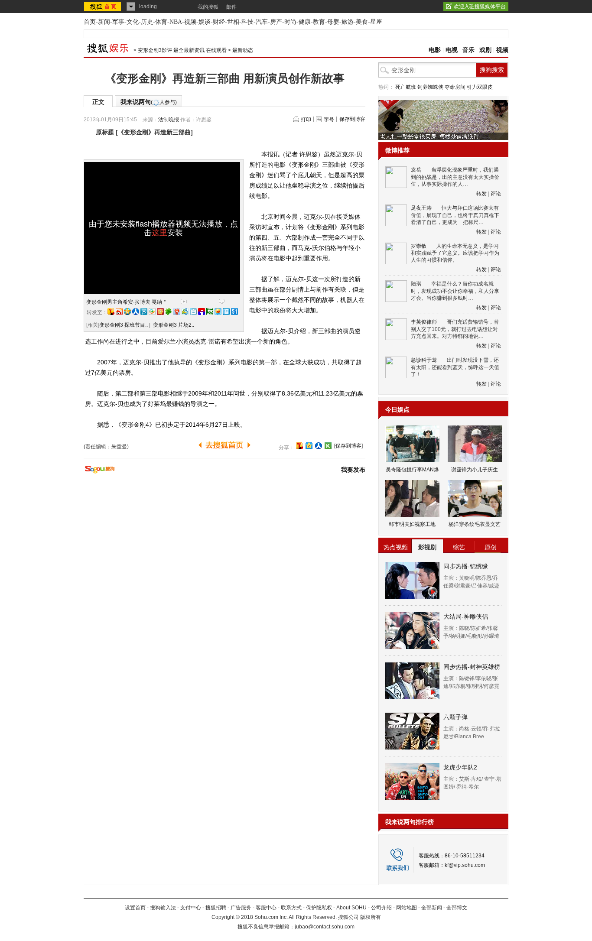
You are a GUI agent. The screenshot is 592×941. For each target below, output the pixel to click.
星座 (376, 22)
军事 (118, 22)
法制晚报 (168, 120)
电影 (435, 50)
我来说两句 (148, 101)
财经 (219, 22)
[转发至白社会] (193, 311)
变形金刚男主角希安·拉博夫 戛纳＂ (126, 302)
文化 (133, 22)
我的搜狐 (208, 7)
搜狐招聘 (215, 908)
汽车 (262, 22)
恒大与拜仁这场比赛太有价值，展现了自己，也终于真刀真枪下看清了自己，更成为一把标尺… (455, 215)
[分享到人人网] (318, 445)
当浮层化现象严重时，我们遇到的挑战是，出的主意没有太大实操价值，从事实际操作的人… (455, 177)
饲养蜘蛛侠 (430, 87)
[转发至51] (234, 311)
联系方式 (291, 908)
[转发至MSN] (185, 311)
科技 (247, 22)
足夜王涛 (421, 208)
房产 (276, 22)
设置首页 (135, 908)
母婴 (333, 22)
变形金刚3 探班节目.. (123, 325)
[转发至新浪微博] (119, 311)
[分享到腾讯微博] (143, 311)
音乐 (468, 50)
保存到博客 (352, 119)
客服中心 (266, 908)
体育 (161, 22)
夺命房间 (455, 87)
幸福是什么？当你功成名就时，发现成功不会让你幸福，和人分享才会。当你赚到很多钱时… (455, 291)
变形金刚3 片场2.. (173, 325)
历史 (147, 22)
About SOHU (351, 908)
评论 (496, 194)
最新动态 (242, 50)
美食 (362, 22)
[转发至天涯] (226, 311)
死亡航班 (405, 87)
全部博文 (456, 908)
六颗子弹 (455, 717)
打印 (306, 120)
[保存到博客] (348, 446)
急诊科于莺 (424, 360)
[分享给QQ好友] (309, 445)
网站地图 (406, 908)
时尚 (290, 22)
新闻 (104, 22)
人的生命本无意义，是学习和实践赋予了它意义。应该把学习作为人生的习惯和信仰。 (455, 253)
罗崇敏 (418, 246)
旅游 (348, 22)
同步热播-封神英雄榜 (471, 666)
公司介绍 (381, 908)
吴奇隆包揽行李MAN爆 (412, 470)
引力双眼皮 (480, 87)
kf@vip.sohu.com (465, 865)
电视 (452, 50)
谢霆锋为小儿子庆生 (474, 470)
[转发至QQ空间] (127, 311)
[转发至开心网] (160, 311)
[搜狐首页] (103, 6)
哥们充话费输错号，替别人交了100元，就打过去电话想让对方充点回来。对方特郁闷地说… (455, 329)
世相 (233, 22)
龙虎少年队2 (460, 767)
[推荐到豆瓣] (209, 311)
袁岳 (416, 170)
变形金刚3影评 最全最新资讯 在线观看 (182, 50)
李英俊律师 (424, 322)
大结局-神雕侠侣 (465, 616)
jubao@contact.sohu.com (325, 927)
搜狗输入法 (163, 908)
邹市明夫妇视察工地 (412, 524)
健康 (305, 22)
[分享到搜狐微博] (299, 445)
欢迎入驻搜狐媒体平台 (480, 6)
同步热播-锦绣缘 (465, 566)
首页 (90, 22)
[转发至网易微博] (176, 311)
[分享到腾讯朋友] (168, 311)
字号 (329, 120)
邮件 (231, 7)
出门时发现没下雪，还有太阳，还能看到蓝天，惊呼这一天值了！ (455, 367)
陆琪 (416, 284)
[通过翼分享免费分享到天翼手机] (152, 311)
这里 (159, 232)
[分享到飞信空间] (218, 311)
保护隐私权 (319, 908)
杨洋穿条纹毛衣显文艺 (475, 524)
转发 (481, 194)
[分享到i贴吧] (201, 311)
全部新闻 (431, 908)
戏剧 (485, 50)
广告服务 (241, 908)
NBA (175, 22)
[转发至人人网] (135, 311)
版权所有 (370, 917)
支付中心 (190, 908)
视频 (190, 22)
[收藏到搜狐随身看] (328, 445)
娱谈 (204, 22)
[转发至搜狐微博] (110, 311)
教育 (319, 22)
